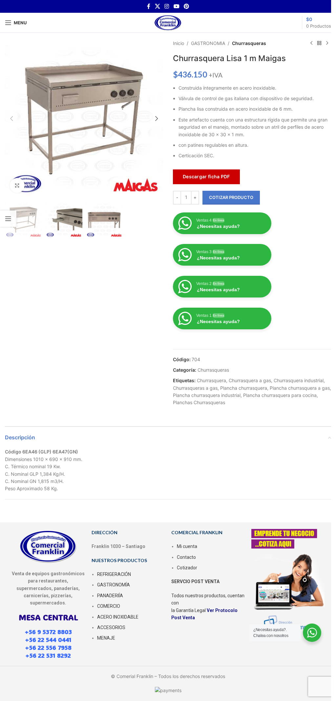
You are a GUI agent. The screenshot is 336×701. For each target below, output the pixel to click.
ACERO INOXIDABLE (117, 617)
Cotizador (187, 567)
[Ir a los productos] (319, 43)
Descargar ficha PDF (206, 176)
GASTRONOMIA (208, 43)
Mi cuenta (187, 546)
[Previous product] (311, 43)
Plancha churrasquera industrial (207, 395)
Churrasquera (211, 380)
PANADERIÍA (110, 595)
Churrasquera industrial (299, 380)
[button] (11, 118)
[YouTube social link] (176, 6)
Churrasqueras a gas (195, 388)
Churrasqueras (249, 43)
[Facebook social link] (149, 6)
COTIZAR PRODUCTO (231, 197)
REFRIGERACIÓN (114, 574)
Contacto (186, 557)
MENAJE (106, 638)
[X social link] (157, 6)
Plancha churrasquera (243, 388)
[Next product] (327, 43)
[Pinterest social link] (186, 6)
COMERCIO (108, 606)
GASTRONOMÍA (113, 584)
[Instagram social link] (166, 6)
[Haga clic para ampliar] (17, 185)
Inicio (178, 43)
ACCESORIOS (111, 627)
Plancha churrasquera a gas (300, 388)
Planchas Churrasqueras (199, 402)
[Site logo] (168, 22)
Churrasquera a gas (250, 380)
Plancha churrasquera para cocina (280, 395)
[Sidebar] (8, 218)
